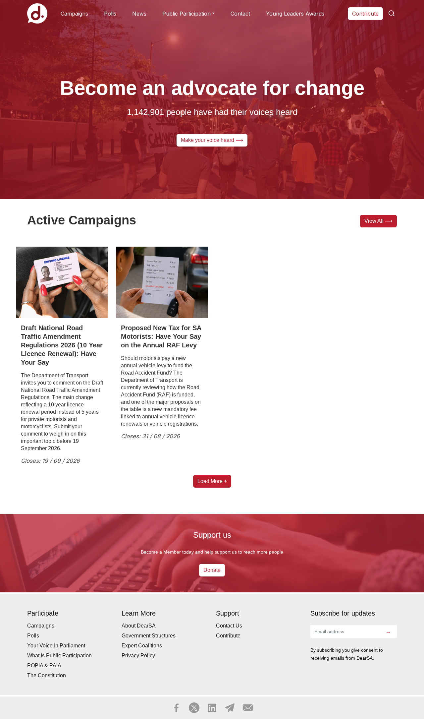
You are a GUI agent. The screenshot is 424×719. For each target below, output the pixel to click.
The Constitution (46, 675)
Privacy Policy (138, 655)
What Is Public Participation (59, 655)
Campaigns (74, 13)
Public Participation (186, 13)
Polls (110, 13)
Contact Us (229, 626)
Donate (212, 570)
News (139, 13)
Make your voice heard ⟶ (212, 140)
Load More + (212, 481)
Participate (62, 285)
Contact (240, 13)
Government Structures (149, 635)
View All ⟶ (378, 221)
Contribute (365, 13)
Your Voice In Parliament (56, 645)
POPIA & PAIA (44, 665)
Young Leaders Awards (295, 13)
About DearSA (139, 626)
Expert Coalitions (142, 645)
